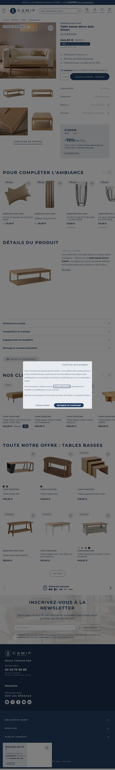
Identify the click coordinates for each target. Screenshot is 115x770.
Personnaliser (43, 405)
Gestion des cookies (62, 386)
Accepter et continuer (69, 405)
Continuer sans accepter (75, 364)
